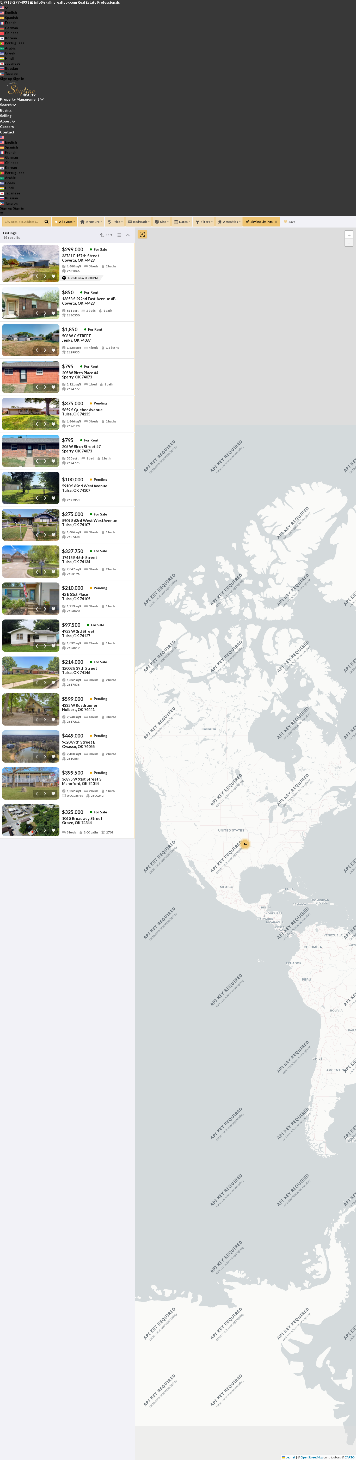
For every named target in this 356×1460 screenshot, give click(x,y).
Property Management (19, 99)
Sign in (18, 79)
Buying (5, 110)
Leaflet (290, 1457)
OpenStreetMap (311, 1457)
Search (6, 104)
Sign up (6, 79)
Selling (5, 115)
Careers (7, 126)
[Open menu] (1, 213)
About (5, 121)
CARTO (350, 1457)
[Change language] (4, 7)
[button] (349, 234)
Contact (7, 132)
